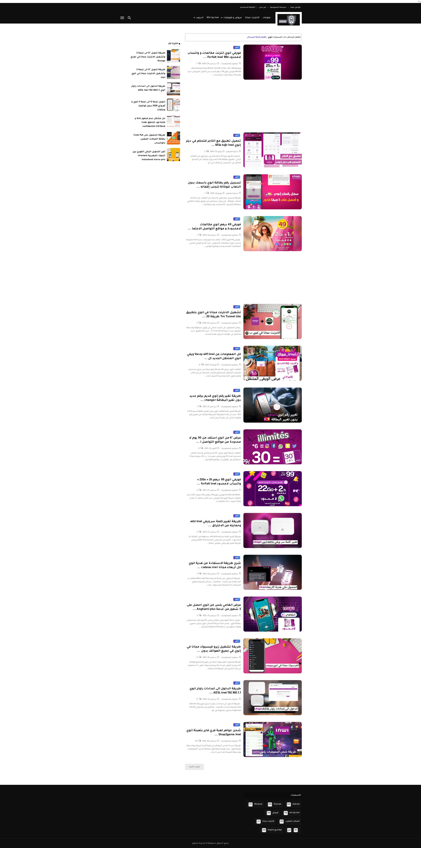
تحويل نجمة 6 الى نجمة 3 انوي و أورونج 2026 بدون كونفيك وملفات (148, 106)
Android (296, 804)
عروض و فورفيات (232, 17)
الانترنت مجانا (252, 17)
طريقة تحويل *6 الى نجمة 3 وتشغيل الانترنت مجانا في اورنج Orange (148, 57)
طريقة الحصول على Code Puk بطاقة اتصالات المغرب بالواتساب (149, 139)
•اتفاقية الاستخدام (248, 7)
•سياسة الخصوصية (278, 7)
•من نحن (262, 7)
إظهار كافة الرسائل (257, 37)
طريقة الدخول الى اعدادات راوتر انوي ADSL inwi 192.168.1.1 (148, 88)
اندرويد (199, 17)
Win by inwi (213, 17)
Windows (258, 804)
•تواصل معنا (295, 7)
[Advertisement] (243, 109)
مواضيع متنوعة (275, 830)
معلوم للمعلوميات (229, 64)
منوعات (267, 17)
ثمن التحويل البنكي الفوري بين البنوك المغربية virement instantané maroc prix (149, 156)
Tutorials (277, 804)
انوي (236, 47)
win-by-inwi (294, 813)
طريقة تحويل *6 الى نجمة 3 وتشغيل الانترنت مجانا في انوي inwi (148, 73)
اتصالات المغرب (292, 821)
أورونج (275, 813)
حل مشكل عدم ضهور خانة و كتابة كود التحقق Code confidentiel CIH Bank (150, 122)
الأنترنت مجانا (268, 821)
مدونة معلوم (232, 152)
